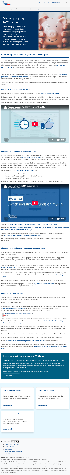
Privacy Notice (9, 446)
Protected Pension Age (9, 267)
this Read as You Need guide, (53, 321)
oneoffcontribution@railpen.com (14, 308)
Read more (7, 406)
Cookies (7, 454)
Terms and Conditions (12, 444)
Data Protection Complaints (13, 452)
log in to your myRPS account (50, 94)
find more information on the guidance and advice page (22, 235)
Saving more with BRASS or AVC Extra (18, 9)
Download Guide (10, 375)
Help (49, 3)
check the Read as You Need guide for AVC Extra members (25, 341)
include (6, 310)
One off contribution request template (17, 314)
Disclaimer (8, 450)
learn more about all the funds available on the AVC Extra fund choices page (31, 224)
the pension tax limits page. (12, 323)
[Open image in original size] (6, 3)
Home (4, 9)
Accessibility (42, 3)
